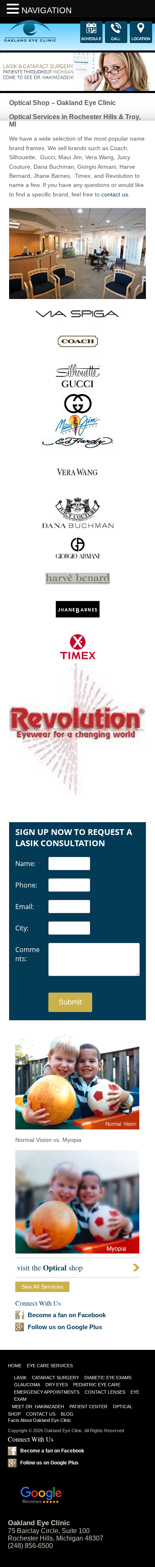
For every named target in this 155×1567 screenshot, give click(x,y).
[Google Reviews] (78, 1490)
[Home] (14, 31)
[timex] (78, 658)
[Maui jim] (77, 434)
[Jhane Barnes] (78, 632)
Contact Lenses (105, 1392)
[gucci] (78, 412)
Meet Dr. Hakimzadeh (38, 1406)
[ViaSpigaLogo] (77, 317)
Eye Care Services (50, 1365)
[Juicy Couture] (77, 520)
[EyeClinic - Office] (77, 253)
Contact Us (40, 1413)
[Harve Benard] (77, 582)
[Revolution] (77, 729)
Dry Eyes (56, 1384)
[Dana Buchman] (78, 527)
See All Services (42, 1286)
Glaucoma (27, 1384)
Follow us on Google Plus (65, 1326)
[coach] (77, 362)
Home (14, 1365)
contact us (114, 194)
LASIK (20, 1377)
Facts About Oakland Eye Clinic (39, 1420)
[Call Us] (116, 32)
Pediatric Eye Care (96, 1384)
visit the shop (50, 1267)
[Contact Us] (91, 32)
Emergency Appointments (46, 1392)
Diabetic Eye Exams (107, 1377)
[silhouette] (77, 376)
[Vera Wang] (78, 494)
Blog (67, 1413)
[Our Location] (141, 32)
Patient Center (88, 1406)
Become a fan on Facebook (67, 1314)
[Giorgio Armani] (77, 570)
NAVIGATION (46, 10)
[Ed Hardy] (78, 446)
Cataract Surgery (55, 1377)
